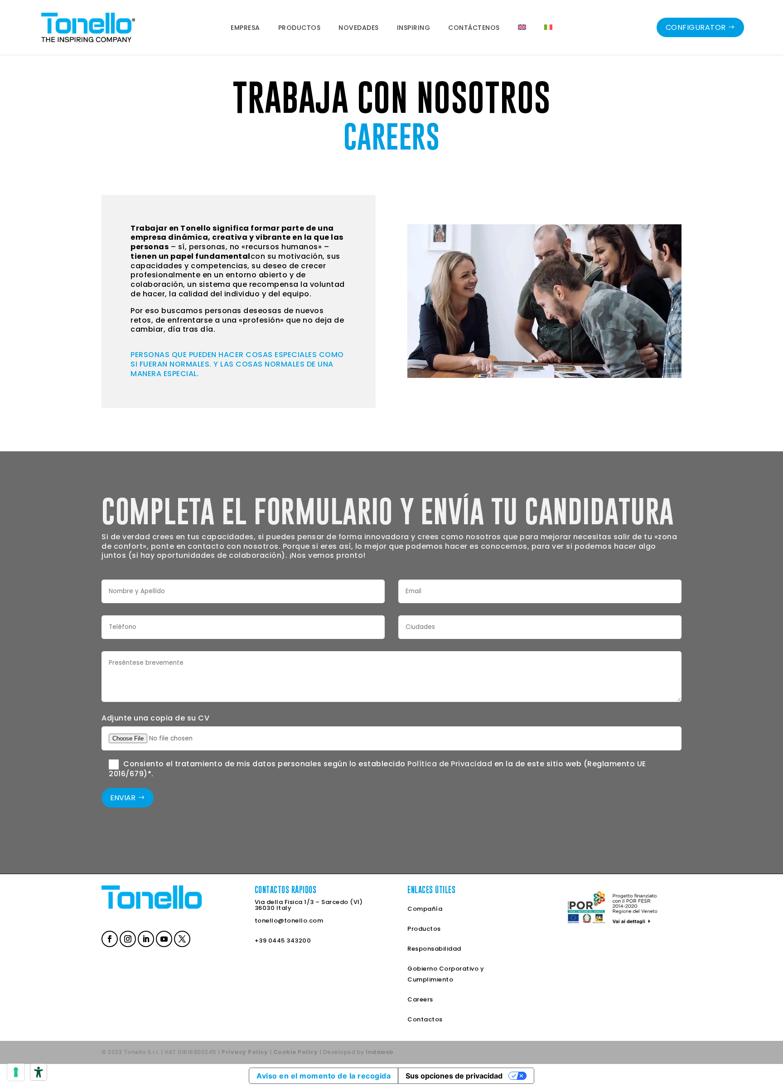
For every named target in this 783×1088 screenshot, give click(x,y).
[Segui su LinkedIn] (145, 938)
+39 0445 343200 (283, 940)
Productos (424, 928)
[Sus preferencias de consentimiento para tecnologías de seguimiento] (15, 1072)
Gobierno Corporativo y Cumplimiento (445, 974)
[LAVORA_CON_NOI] (544, 375)
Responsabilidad (434, 948)
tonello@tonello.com (289, 920)
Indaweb (380, 1052)
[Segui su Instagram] (127, 938)
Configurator (696, 27)
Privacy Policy (245, 1052)
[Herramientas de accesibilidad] (38, 1072)
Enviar (122, 798)
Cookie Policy (295, 1052)
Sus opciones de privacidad (454, 1075)
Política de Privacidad (449, 764)
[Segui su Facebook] (109, 938)
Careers (420, 999)
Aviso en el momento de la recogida (323, 1075)
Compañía (424, 908)
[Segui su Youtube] (163, 938)
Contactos (425, 1019)
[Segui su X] (181, 938)
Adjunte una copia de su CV (155, 718)
